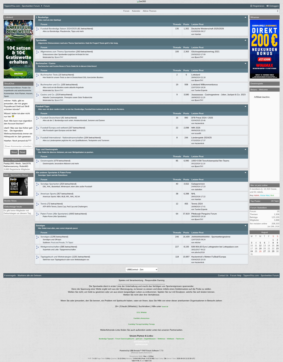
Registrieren (258, 6)
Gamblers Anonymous (141, 318)
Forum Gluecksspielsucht (124, 339)
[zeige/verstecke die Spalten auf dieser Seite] (277, 11)
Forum (47, 6)
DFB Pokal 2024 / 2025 (202, 117)
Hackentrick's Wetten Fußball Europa (208, 257)
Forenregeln (10, 275)
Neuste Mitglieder (12, 159)
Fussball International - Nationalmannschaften (62, 137)
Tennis (44, 204)
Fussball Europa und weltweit (54, 128)
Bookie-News (10, 201)
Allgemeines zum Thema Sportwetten (58, 51)
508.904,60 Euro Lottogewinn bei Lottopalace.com (214, 247)
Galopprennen (198, 184)
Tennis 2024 (197, 204)
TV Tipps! (69, 243)
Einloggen (274, 6)
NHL (193, 193)
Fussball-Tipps (42, 106)
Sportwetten (41, 40)
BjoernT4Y (59, 57)
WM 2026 (195, 128)
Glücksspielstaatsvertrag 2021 (205, 51)
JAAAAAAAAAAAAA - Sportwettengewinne (210, 236)
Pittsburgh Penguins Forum (204, 214)
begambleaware (150, 339)
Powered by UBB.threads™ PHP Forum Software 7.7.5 (141, 351)
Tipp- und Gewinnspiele (47, 149)
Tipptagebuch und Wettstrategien (56, 257)
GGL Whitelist (142, 312)
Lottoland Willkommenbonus (204, 84)
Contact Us (223, 275)
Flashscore (180, 339)
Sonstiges (40, 225)
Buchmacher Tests (49, 74)
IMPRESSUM (141, 344)
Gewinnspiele (47, 160)
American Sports (48, 193)
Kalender (136, 11)
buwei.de (165, 306)
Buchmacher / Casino (45, 63)
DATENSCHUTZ (141, 341)
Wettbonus (162, 339)
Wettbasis (170, 339)
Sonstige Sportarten (50, 184)
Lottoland (195, 74)
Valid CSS (148, 361)
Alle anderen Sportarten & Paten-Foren (53, 172)
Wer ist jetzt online (259, 185)
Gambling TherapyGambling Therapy (141, 324)
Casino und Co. (48, 94)
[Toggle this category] (245, 17)
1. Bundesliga (42, 17)
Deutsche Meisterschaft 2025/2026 (207, 28)
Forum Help (235, 275)
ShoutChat (9, 83)
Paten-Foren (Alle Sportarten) (54, 214)
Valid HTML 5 (136, 361)
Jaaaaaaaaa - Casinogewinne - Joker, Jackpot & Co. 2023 (218, 94)
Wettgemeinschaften (50, 247)
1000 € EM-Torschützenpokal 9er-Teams (210, 160)
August (264, 232)
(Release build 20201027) (141, 353)
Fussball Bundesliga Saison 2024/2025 (59, 28)
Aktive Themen (149, 11)
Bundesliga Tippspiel (106, 339)
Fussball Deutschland (51, 117)
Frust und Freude (58, 243)
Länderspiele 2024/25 (201, 137)
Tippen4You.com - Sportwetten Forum (22, 6)
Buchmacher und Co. (50, 84)
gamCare (139, 339)
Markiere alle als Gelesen (29, 275)
